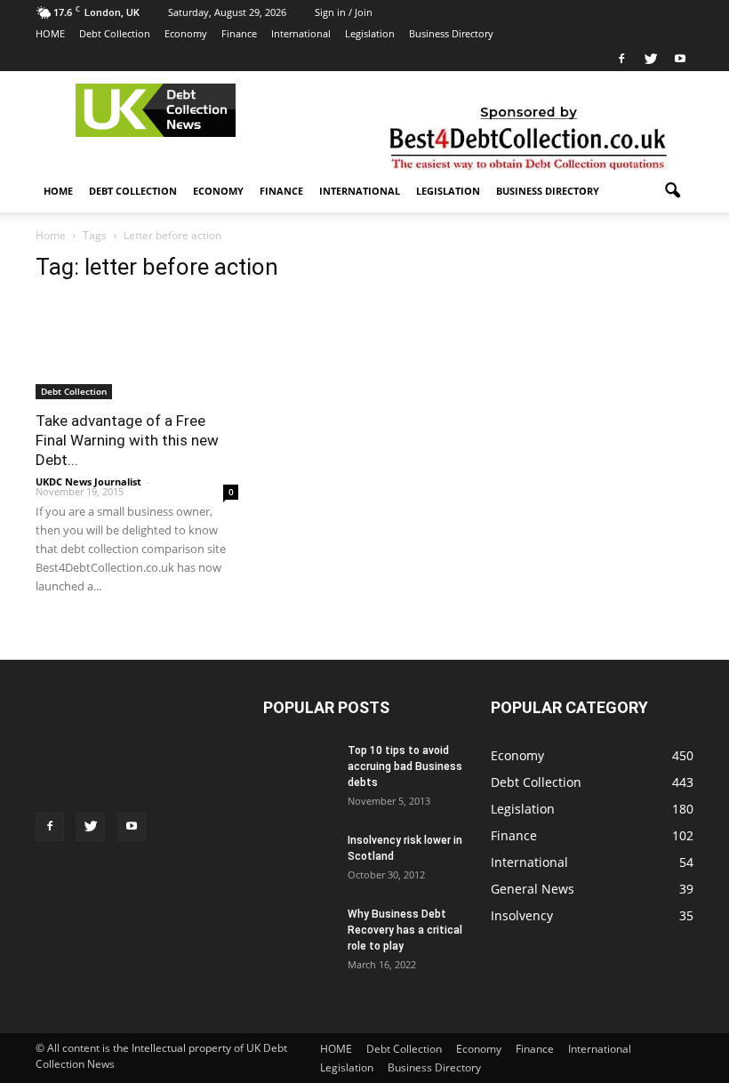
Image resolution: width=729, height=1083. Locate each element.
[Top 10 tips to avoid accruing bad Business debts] (298, 770)
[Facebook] (621, 58)
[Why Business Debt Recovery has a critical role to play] (298, 937)
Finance (239, 33)
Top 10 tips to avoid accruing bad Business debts (405, 766)
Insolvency (522, 915)
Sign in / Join (344, 12)
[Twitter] (650, 58)
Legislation (370, 33)
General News (532, 888)
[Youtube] (680, 58)
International (301, 33)
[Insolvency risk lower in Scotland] (298, 848)
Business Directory (451, 33)
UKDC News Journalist (88, 481)
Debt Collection (114, 33)
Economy (185, 33)
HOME (50, 33)
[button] (672, 191)
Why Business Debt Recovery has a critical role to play (405, 930)
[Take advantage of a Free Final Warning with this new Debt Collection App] (137, 370)
